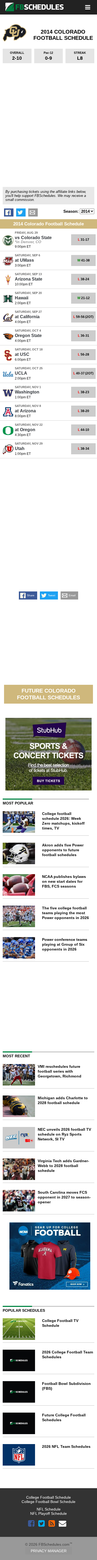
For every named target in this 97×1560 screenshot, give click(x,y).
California (27, 316)
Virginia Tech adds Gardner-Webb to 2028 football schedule (63, 1166)
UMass (24, 260)
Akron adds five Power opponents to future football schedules (63, 850)
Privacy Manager (49, 1551)
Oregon (25, 429)
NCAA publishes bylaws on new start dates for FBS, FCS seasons (64, 881)
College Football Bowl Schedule (48, 1501)
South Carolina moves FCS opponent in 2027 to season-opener (64, 1197)
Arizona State (28, 279)
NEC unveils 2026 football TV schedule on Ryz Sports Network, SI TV (64, 1134)
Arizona (25, 411)
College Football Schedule (48, 1497)
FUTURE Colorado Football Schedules (48, 694)
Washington (27, 392)
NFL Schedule (49, 1509)
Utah (20, 448)
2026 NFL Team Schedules (66, 1446)
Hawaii (21, 298)
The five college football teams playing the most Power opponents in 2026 (65, 913)
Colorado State (33, 237)
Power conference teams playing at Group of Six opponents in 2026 (64, 944)
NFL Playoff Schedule (48, 1513)
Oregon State (28, 335)
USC (22, 354)
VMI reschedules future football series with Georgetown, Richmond (59, 1071)
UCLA (21, 373)
